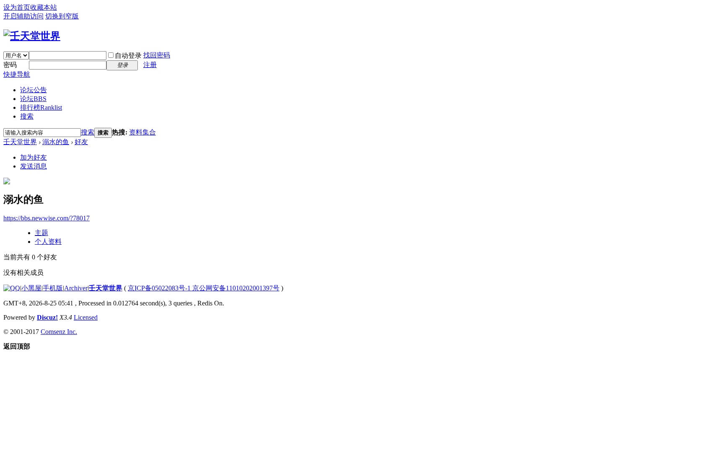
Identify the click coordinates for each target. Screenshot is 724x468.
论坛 (33, 98)
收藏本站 (43, 7)
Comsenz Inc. (59, 331)
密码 (10, 64)
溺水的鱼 (55, 141)
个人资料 (48, 241)
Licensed (86, 317)
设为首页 (16, 7)
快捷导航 (16, 74)
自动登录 (128, 55)
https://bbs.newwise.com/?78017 (46, 218)
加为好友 (33, 157)
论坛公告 (33, 89)
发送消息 (33, 166)
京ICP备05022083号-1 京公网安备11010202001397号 (203, 288)
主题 (41, 232)
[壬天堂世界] (31, 36)
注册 (150, 64)
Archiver (76, 288)
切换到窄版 (62, 16)
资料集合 (142, 132)
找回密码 (156, 55)
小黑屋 (31, 288)
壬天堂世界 (20, 141)
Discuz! (47, 317)
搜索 (27, 116)
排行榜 (41, 107)
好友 (81, 141)
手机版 (53, 288)
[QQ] (11, 288)
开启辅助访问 (23, 16)
